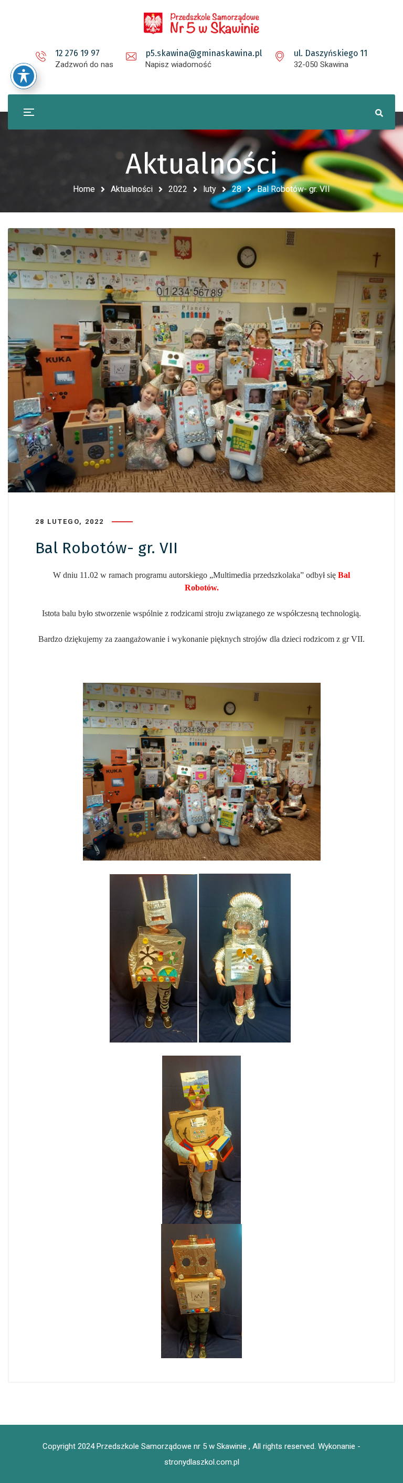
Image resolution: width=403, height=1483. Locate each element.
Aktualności (132, 189)
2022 (177, 189)
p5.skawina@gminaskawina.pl (203, 53)
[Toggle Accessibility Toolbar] (23, 76)
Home (84, 189)
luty (209, 189)
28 (236, 189)
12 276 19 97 (77, 53)
